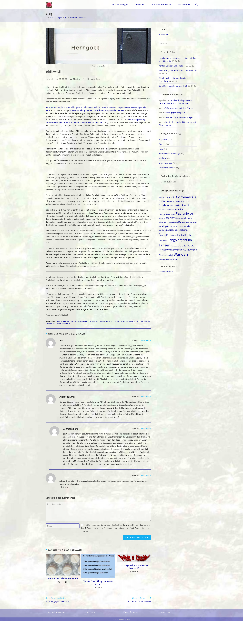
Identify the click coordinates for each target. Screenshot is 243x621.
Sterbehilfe (66, 323)
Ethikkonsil (83, 17)
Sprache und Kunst (167, 167)
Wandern (181, 254)
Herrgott (116, 321)
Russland (188, 235)
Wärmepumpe (163, 259)
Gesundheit (181, 218)
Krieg (181, 222)
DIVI (86, 321)
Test (193, 246)
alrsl (51, 79)
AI (160, 197)
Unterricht (186, 250)
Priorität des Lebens (53, 323)
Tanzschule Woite (185, 246)
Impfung (189, 218)
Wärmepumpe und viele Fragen (179, 108)
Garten (161, 218)
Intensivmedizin (127, 321)
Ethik (101, 321)
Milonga (180, 227)
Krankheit (174, 223)
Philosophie (173, 235)
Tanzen (164, 245)
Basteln (171, 197)
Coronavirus (186, 197)
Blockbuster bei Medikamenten (63, 578)
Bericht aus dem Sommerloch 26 (173, 86)
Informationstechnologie (169, 153)
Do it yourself (174, 201)
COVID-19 (81, 321)
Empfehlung (93, 321)
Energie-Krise (184, 201)
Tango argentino (180, 240)
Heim (161, 149)
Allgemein (163, 139)
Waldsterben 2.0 (166, 255)
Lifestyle (137, 321)
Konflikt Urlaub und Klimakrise (172, 65)
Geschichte (170, 218)
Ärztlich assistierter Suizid (67, 321)
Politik (180, 235)
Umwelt (178, 249)
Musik (187, 226)
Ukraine (170, 249)
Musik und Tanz (165, 163)
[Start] (46, 17)
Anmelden (163, 34)
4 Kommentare (93, 79)
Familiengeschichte (167, 214)
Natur (163, 234)
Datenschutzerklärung (57, 612)
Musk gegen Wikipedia (175, 112)
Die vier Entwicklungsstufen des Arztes (98, 582)
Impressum (90, 612)
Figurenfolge (184, 213)
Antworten (146, 340)
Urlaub (193, 249)
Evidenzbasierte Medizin (167, 210)
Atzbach (163, 198)
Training (162, 250)
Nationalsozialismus (178, 229)
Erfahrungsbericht (171, 205)
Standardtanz (163, 240)
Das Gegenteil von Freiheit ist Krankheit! (134, 567)
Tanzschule (175, 246)
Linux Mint (173, 227)
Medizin (76, 79)
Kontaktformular (166, 271)
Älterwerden (172, 259)
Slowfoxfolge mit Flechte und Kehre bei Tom (178, 70)
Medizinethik (145, 321)
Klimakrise (164, 222)
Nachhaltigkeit (164, 230)
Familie (162, 144)
